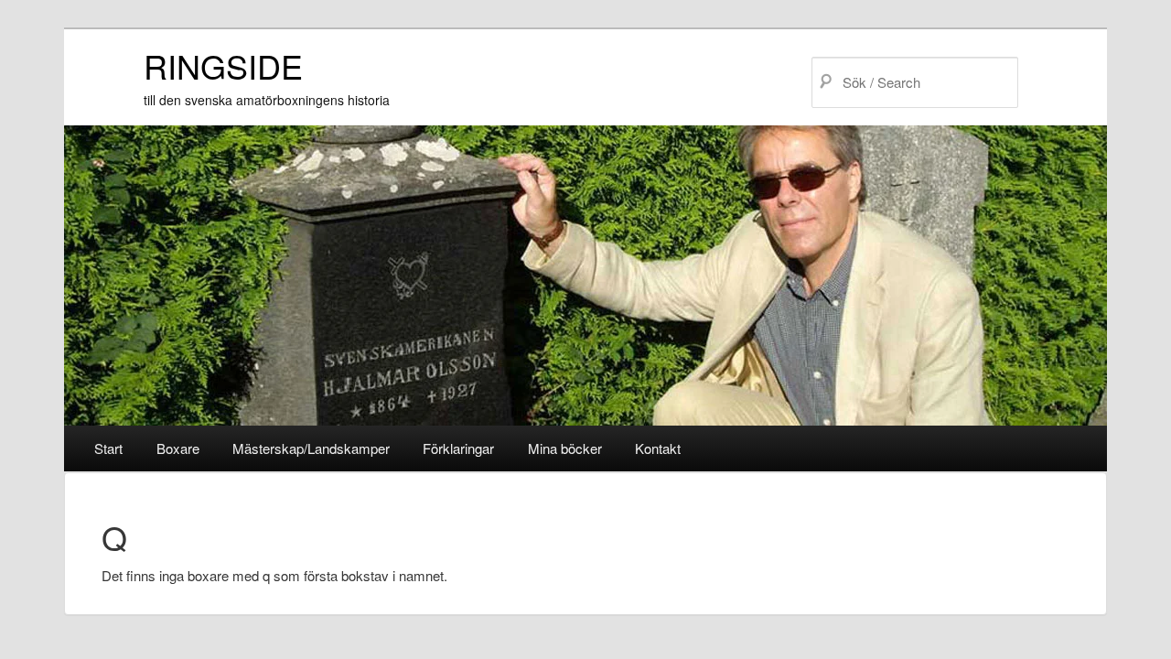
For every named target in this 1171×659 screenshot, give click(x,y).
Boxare (177, 448)
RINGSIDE (223, 65)
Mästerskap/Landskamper (311, 448)
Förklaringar (458, 448)
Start (108, 448)
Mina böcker (565, 448)
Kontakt (658, 448)
